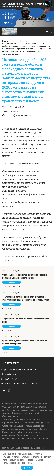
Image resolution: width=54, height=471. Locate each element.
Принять (27, 468)
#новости (6, 111)
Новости (23, 41)
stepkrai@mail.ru (8, 374)
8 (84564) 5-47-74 (9, 379)
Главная (5, 41)
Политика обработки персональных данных (23, 448)
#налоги (14, 111)
